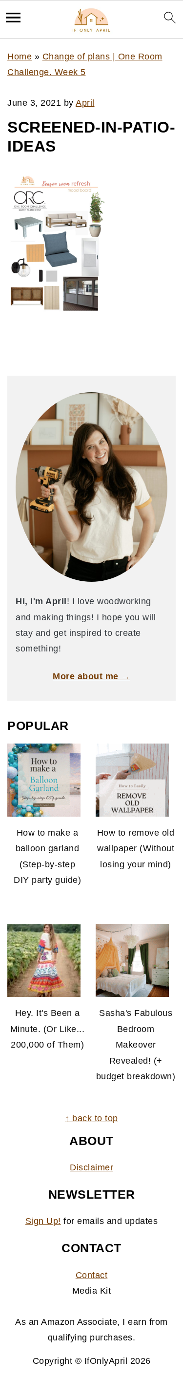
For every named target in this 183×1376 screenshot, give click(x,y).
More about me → (91, 676)
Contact (92, 1275)
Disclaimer (91, 1167)
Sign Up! (43, 1221)
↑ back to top (91, 1118)
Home (19, 56)
